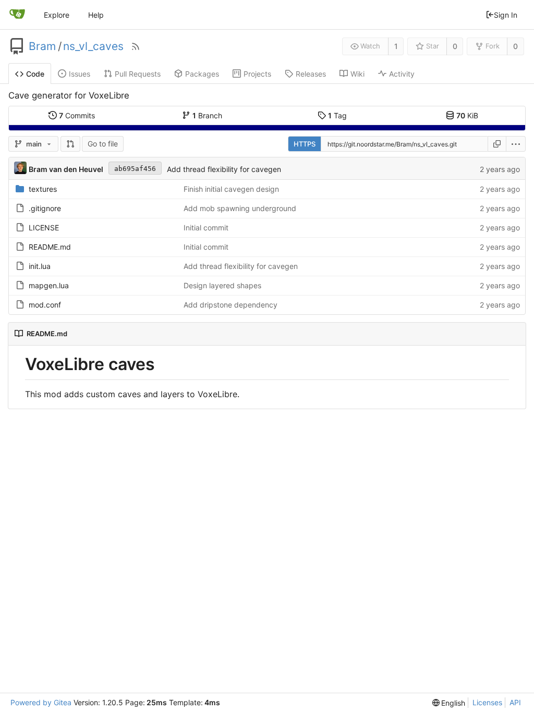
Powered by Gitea (40, 702)
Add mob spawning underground (240, 208)
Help (96, 14)
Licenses (487, 702)
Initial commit (206, 227)
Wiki (357, 73)
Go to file (103, 143)
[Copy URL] (497, 144)
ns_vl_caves (93, 46)
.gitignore (45, 208)
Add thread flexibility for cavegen (224, 169)
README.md (50, 246)
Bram (42, 46)
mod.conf (45, 304)
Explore (56, 14)
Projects (257, 73)
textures (43, 189)
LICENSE (44, 227)
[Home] (17, 14)
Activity (402, 73)
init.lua (40, 266)
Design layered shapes (222, 285)
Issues (79, 73)
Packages (202, 73)
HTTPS (304, 144)
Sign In (505, 14)
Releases (311, 73)
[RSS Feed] (135, 46)
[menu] (516, 144)
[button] (70, 144)
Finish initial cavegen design (231, 189)
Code (35, 73)
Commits (77, 115)
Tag (337, 115)
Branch (207, 115)
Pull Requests (138, 73)
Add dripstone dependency (230, 304)
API (515, 702)
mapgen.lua (49, 285)
